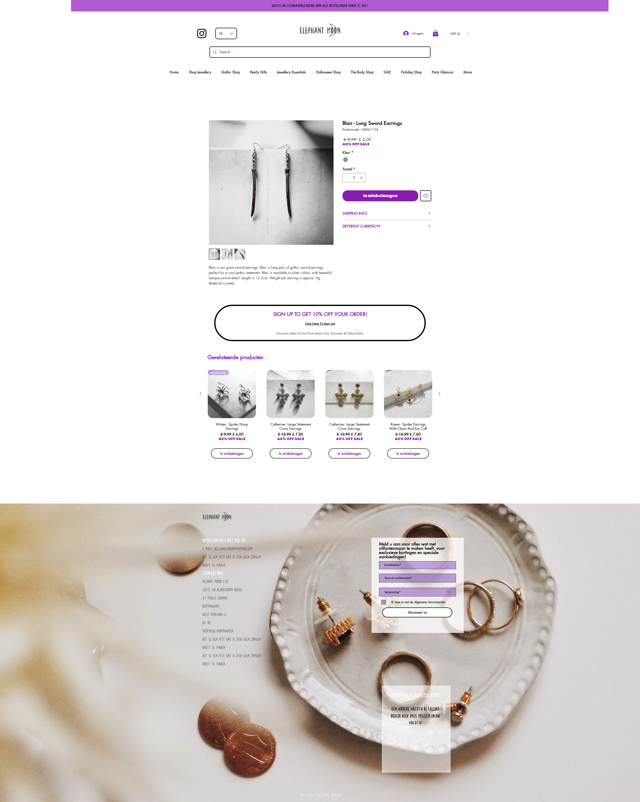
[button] (435, 32)
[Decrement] (346, 179)
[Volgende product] (439, 395)
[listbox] (460, 33)
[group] (320, 417)
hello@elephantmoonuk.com (233, 550)
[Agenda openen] (449, 593)
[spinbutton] (354, 179)
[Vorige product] (201, 395)
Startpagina (217, 103)
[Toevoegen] (425, 197)
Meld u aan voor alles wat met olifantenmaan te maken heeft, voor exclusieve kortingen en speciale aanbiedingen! (412, 551)
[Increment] (361, 179)
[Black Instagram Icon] (202, 33)
